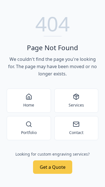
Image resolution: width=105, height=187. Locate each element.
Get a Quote (53, 167)
